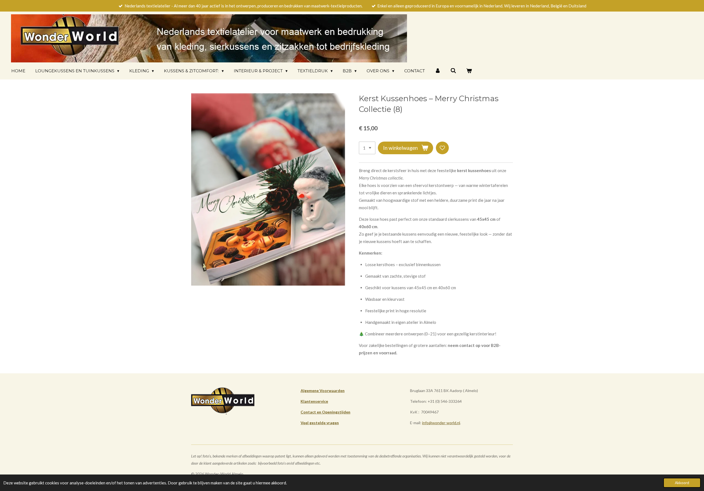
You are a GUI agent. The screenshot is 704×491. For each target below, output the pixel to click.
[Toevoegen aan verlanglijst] (442, 148)
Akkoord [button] (682, 483)
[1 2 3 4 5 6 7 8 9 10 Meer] (367, 148)
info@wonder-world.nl (441, 422)
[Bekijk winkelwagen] (469, 70)
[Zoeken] (453, 70)
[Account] (437, 70)
